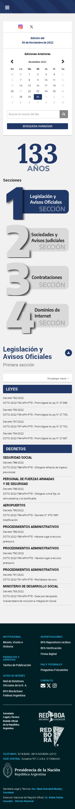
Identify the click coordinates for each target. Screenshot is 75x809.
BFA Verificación (51, 648)
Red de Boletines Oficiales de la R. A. (15, 683)
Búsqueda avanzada (37, 126)
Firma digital (49, 654)
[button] (58, 378)
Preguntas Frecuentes (54, 670)
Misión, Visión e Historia (13, 644)
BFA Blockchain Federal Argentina (14, 693)
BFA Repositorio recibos (56, 642)
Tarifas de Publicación (17, 665)
